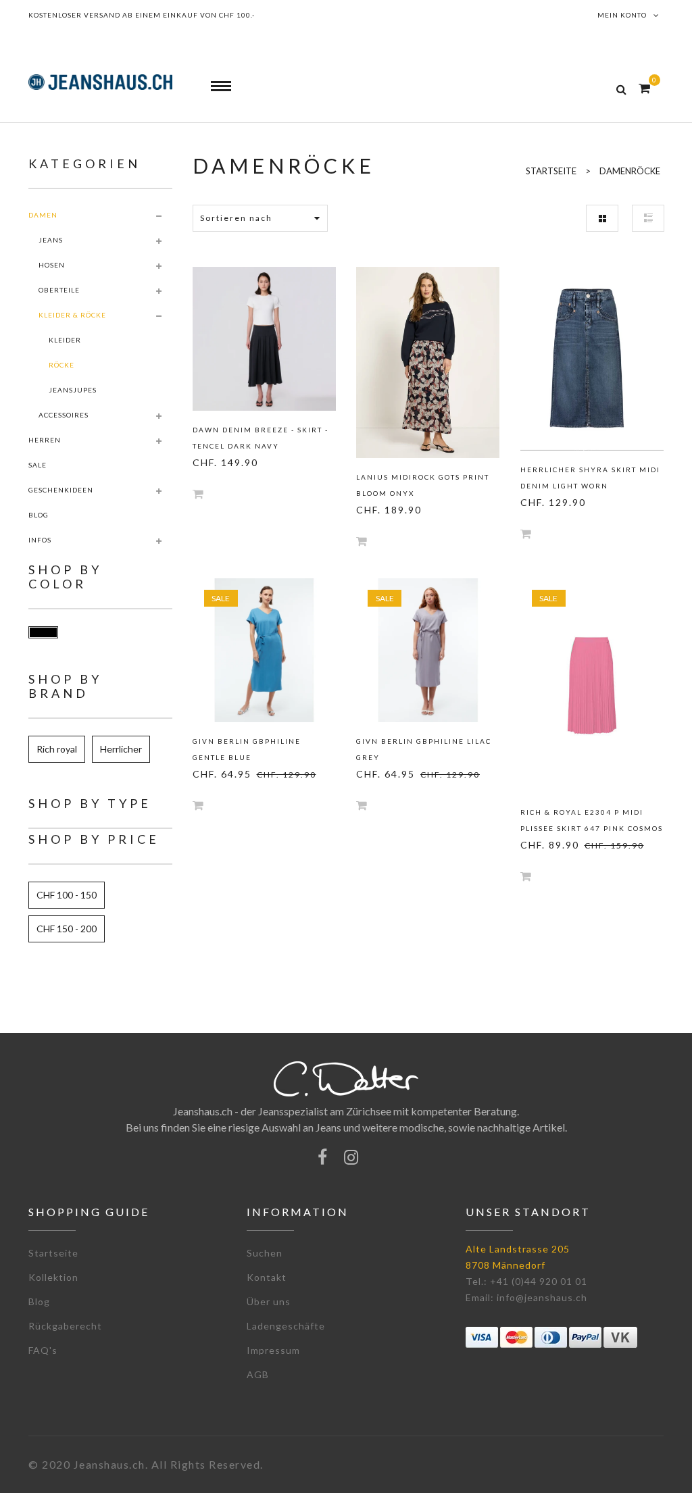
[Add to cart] (198, 493)
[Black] (43, 632)
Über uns (269, 1301)
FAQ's (42, 1350)
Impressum (273, 1350)
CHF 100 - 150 (66, 895)
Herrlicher (121, 749)
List (648, 218)
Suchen (264, 1253)
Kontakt (267, 1277)
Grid (602, 218)
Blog (39, 1301)
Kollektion (53, 1277)
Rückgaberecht (65, 1326)
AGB (258, 1374)
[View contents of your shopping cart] (644, 88)
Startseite (53, 1253)
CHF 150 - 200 (66, 928)
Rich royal (56, 749)
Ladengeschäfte (286, 1326)
